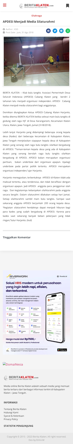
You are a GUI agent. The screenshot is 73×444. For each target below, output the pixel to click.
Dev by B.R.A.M (36, 440)
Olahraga (36, 15)
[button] (4, 5)
